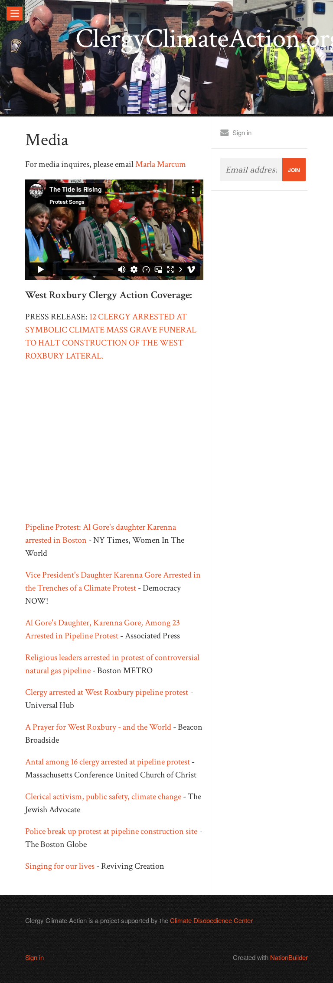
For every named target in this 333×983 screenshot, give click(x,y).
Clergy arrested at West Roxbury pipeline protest (106, 692)
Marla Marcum (160, 164)
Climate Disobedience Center (211, 920)
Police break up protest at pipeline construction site (111, 831)
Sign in (241, 132)
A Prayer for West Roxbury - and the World (98, 727)
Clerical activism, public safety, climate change (103, 796)
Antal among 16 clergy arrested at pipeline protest (107, 761)
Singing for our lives (60, 866)
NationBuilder (289, 957)
